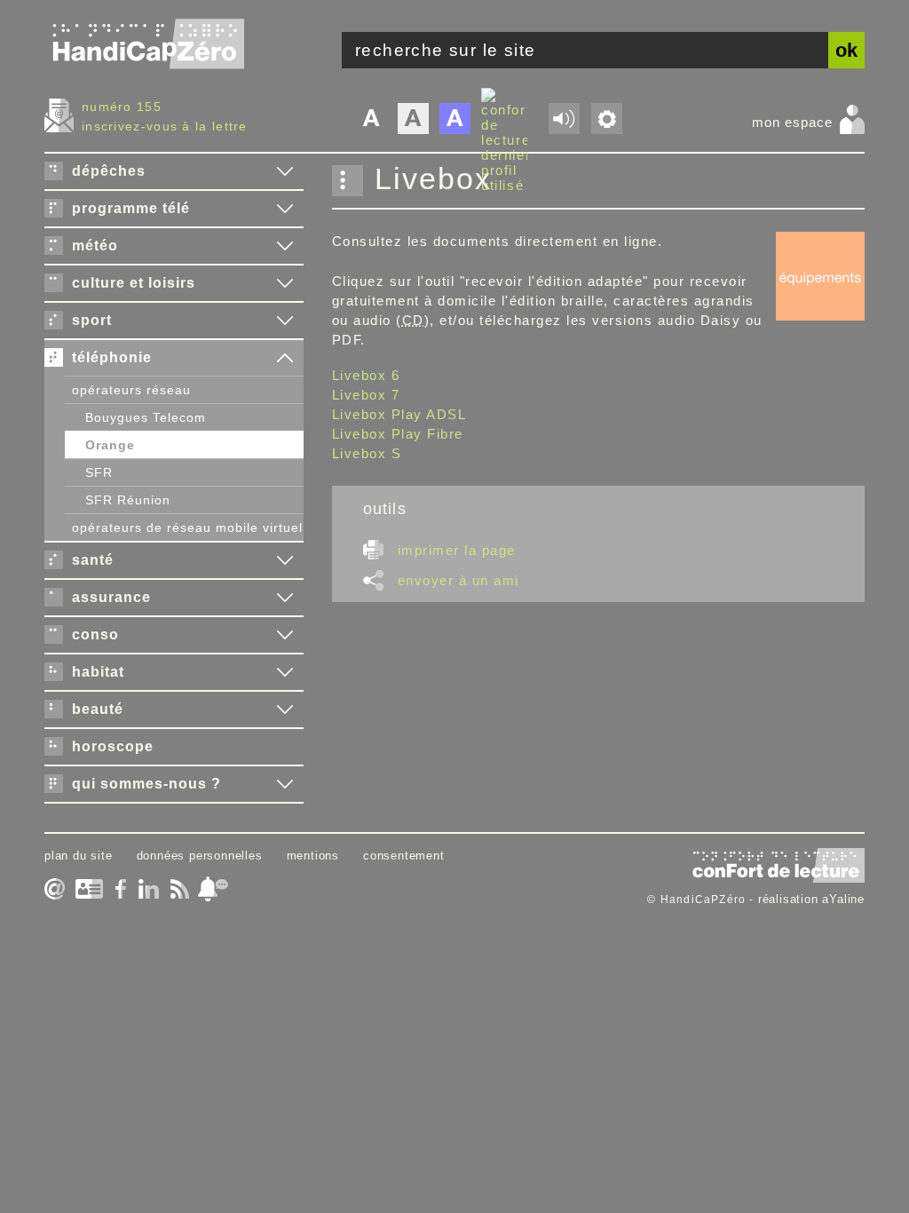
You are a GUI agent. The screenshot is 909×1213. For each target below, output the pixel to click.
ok (846, 50)
